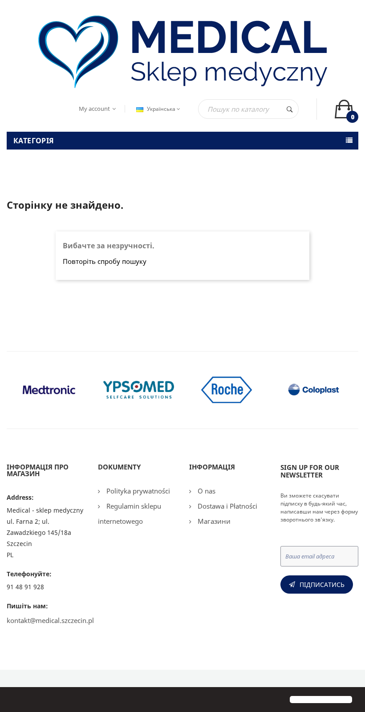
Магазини (213, 521)
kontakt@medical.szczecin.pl (50, 620)
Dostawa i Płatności (226, 506)
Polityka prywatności (137, 490)
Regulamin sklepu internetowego (129, 514)
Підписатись (322, 584)
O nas (205, 490)
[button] (14, 700)
